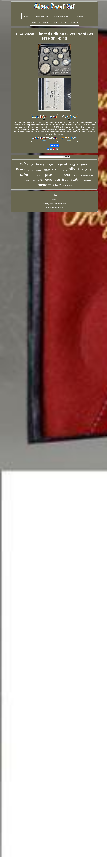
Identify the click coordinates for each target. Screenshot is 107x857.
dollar (46, 169)
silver (74, 168)
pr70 (32, 165)
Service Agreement (54, 207)
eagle (74, 163)
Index (54, 195)
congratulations (36, 176)
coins (24, 163)
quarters (31, 170)
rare (59, 176)
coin (57, 184)
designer (67, 185)
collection (75, 176)
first (91, 170)
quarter (38, 170)
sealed (19, 181)
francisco (85, 164)
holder (26, 180)
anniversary (87, 175)
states (48, 179)
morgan (50, 164)
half (16, 176)
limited (20, 169)
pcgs (84, 169)
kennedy (40, 164)
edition (75, 179)
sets (67, 175)
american (61, 179)
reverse (44, 185)
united (55, 169)
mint (24, 174)
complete (87, 180)
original (62, 164)
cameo (64, 170)
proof (50, 174)
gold (33, 180)
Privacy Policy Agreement (54, 203)
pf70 (40, 180)
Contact (54, 199)
